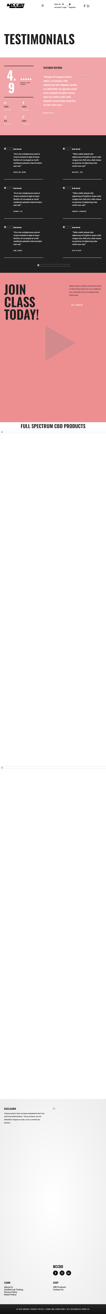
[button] (42, 6)
